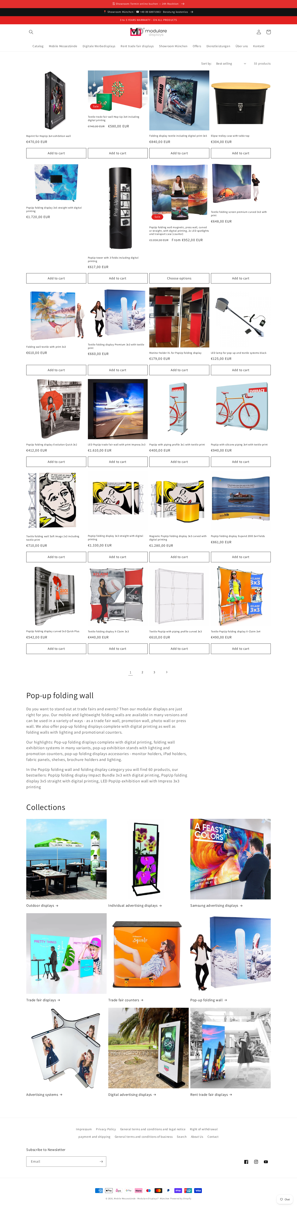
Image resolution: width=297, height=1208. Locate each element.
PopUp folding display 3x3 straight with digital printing (115, 537)
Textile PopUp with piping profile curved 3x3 (175, 631)
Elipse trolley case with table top (230, 135)
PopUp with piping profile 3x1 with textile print (177, 444)
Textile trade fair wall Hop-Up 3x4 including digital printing (113, 118)
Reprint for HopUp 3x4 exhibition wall (48, 136)
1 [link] (131, 672)
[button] (31, 32)
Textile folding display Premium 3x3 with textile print (116, 346)
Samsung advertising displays (214, 905)
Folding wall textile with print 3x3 (46, 346)
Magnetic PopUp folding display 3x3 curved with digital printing (178, 538)
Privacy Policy (106, 1129)
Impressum (84, 1129)
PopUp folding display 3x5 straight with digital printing (54, 209)
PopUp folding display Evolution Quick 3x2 (51, 444)
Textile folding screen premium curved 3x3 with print (239, 213)
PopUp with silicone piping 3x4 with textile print (239, 444)
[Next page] (166, 672)
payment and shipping (94, 1136)
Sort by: (206, 63)
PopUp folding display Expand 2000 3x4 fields (238, 536)
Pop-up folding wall (206, 1000)
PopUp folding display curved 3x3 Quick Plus (52, 631)
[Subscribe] (101, 1161)
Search (181, 1136)
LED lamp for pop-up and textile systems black (238, 353)
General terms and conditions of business (144, 1136)
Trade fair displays (41, 1000)
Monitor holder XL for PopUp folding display (175, 353)
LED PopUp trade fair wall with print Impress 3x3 (116, 444)
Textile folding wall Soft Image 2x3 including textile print (52, 538)
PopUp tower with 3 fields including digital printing (113, 259)
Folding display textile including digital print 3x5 (178, 135)
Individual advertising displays (133, 905)
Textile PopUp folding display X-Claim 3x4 (236, 631)
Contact (213, 1136)
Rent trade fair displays (209, 1094)
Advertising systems (42, 1094)
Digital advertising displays (130, 1094)
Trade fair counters (123, 1000)
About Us (197, 1136)
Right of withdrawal (204, 1129)
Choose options (179, 278)
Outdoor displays (40, 905)
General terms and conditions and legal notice (153, 1129)
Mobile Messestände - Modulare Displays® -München (142, 1198)
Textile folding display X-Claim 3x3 (108, 631)
